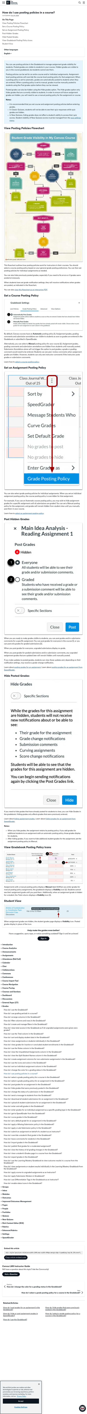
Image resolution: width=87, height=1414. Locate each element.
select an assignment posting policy (29, 513)
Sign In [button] (43, 938)
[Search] (80, 2)
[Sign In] (84, 2)
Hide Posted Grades (10, 37)
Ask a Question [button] (11, 1274)
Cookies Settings (20, 1407)
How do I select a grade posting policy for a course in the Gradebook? (62, 1315)
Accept (21, 1401)
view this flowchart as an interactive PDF (30, 290)
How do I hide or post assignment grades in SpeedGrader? (20, 1315)
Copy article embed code (16, 1257)
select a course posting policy (27, 362)
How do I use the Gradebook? (15, 1320)
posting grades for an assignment (27, 667)
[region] (21, 1397)
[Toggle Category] (1, 944)
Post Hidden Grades (10, 33)
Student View (7, 44)
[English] (12, 3)
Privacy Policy (21, 1396)
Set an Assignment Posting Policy (15, 30)
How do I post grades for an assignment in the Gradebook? (21, 1309)
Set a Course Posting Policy (13, 26)
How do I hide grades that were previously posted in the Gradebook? (62, 1309)
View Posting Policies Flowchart (15, 23)
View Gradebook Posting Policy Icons (17, 40)
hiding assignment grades (24, 819)
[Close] (38, 1384)
